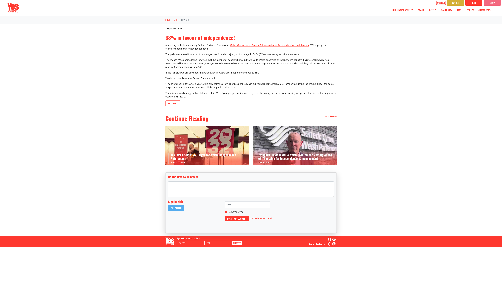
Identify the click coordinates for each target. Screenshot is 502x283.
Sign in (311, 244)
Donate (470, 10)
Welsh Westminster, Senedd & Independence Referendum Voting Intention (269, 45)
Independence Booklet (402, 10)
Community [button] (447, 10)
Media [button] (461, 10)
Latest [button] (433, 10)
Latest (175, 20)
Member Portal (485, 10)
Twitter (177, 207)
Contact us (320, 244)
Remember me (235, 212)
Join (474, 2)
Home (167, 20)
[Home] (13, 8)
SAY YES (455, 2)
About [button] (422, 10)
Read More (331, 116)
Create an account (262, 218)
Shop (492, 2)
